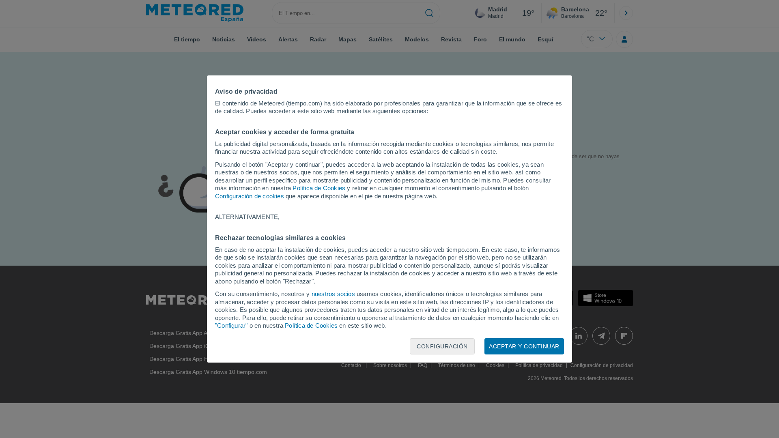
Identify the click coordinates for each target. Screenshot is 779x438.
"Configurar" (231, 325)
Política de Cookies (319, 188)
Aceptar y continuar (524, 346)
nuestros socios (333, 293)
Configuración (442, 346)
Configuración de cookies (249, 196)
